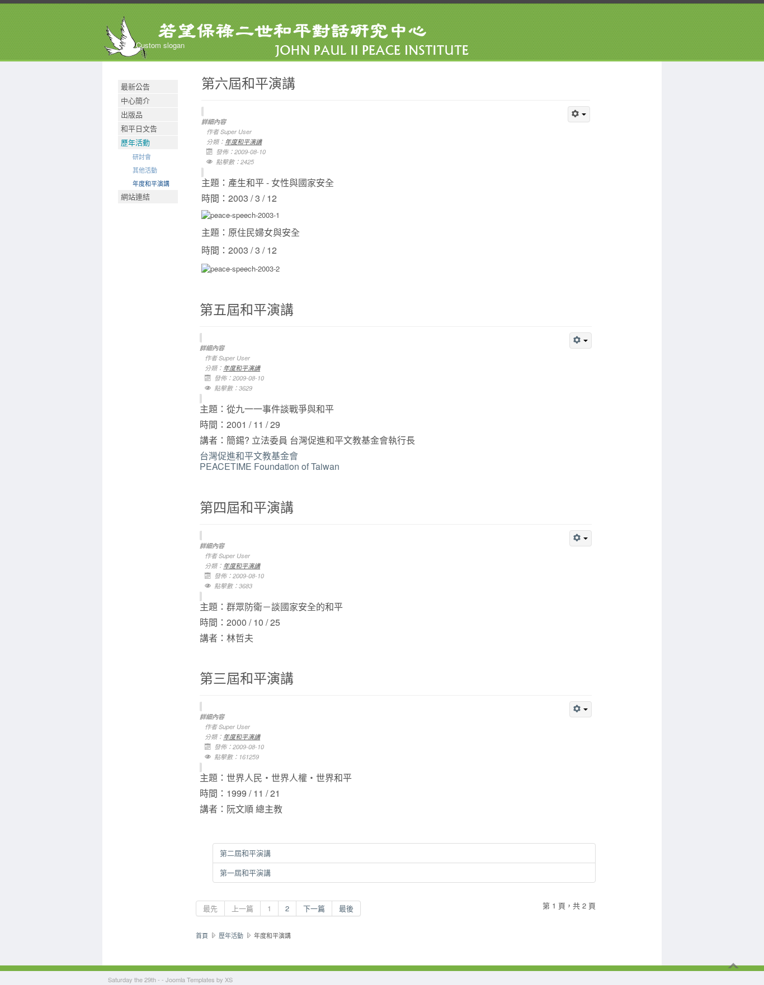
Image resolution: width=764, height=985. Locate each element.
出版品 (132, 114)
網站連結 (135, 196)
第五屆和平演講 (247, 309)
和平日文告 (139, 128)
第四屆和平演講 (247, 507)
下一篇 (314, 908)
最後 (346, 908)
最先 (210, 908)
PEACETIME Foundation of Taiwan (269, 461)
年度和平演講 (151, 183)
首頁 (202, 935)
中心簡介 (135, 100)
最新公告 (135, 86)
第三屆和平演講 (247, 678)
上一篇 (242, 908)
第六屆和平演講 (248, 83)
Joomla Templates (190, 979)
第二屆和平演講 (245, 853)
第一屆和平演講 (245, 872)
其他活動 (145, 169)
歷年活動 (135, 142)
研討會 (142, 156)
